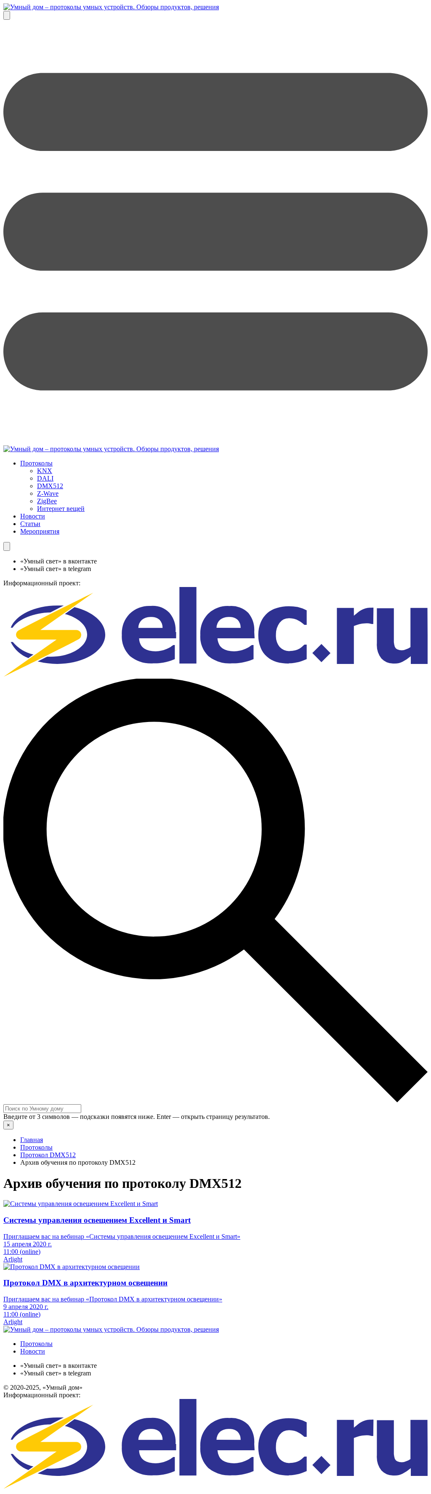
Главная (31, 1139)
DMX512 (50, 485)
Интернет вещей (61, 508)
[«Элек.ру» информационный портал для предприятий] (215, 674)
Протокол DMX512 (48, 1154)
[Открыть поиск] (6, 15)
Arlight (12, 1259)
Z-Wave (48, 493)
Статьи (30, 523)
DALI (45, 478)
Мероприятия (39, 531)
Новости (32, 516)
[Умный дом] (111, 7)
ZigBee (47, 501)
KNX (44, 470)
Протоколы (36, 463)
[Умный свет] (111, 448)
